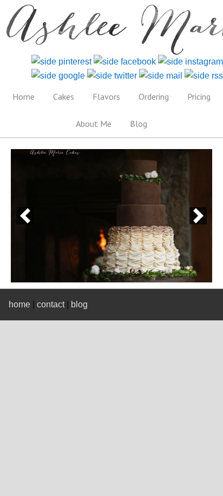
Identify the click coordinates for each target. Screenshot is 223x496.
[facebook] (125, 61)
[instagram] (190, 61)
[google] (58, 75)
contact (50, 304)
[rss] (204, 75)
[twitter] (112, 75)
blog (79, 304)
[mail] (160, 75)
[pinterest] (61, 61)
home (19, 304)
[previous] (25, 215)
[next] (198, 215)
